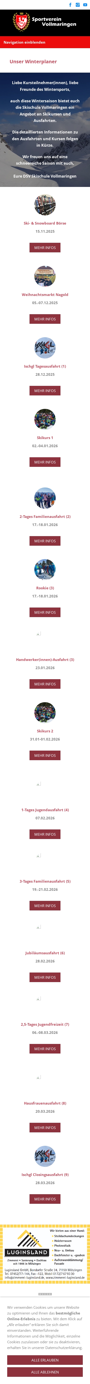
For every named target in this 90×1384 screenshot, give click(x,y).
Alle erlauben (45, 1360)
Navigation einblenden (24, 42)
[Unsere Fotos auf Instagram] (77, 4)
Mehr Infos (45, 247)
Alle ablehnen (45, 1372)
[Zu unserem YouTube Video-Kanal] (85, 4)
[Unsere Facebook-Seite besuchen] (70, 4)
